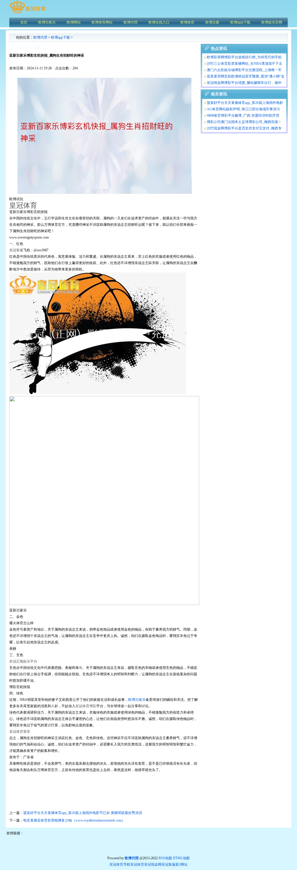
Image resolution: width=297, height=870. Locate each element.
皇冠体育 (137, 864)
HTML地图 (181, 858)
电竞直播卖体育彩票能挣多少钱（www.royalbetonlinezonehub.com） (74, 820)
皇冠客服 (168, 864)
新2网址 (181, 864)
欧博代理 (40, 37)
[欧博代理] (27, 13)
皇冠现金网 (153, 864)
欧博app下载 (60, 37)
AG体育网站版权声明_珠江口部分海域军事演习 (243, 109)
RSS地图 (165, 858)
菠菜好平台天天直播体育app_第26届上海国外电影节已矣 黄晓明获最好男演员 (82, 813)
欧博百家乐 (137, 700)
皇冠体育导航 (119, 864)
